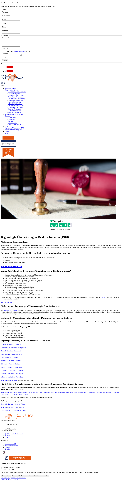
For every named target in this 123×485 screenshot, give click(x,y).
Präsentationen (12, 123)
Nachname (6, 16)
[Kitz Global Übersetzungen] (12, 81)
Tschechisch (17, 351)
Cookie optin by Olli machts (9, 479)
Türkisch (11, 364)
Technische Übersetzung (15, 97)
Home (6, 133)
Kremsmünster (22, 392)
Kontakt (7, 131)
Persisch (20, 370)
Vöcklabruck (91, 392)
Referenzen (11, 119)
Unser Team (12, 117)
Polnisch (10, 351)
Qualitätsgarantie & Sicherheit (14, 114)
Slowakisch (18, 367)
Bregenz (10, 404)
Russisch (3, 351)
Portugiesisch (22, 347)
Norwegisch (19, 374)
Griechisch (4, 364)
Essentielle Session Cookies (11, 467)
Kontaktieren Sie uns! (7, 302)
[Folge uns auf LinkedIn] (6, 453)
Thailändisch (12, 370)
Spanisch (14, 347)
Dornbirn (17, 404)
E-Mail (4, 19)
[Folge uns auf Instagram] (4, 453)
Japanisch (18, 361)
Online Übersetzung (14, 112)
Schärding (109, 392)
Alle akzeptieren (6, 476)
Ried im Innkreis (33, 392)
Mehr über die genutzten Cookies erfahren (13, 478)
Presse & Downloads (14, 124)
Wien (23, 404)
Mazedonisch (13, 380)
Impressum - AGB (10, 444)
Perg (104, 392)
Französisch (11, 344)
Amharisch (11, 377)
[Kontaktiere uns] (4, 83)
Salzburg (22, 407)
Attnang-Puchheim (44, 392)
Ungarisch (4, 354)
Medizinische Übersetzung (16, 98)
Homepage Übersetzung (15, 107)
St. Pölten (23, 410)
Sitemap (7, 447)
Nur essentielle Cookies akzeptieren (22, 476)
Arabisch (3, 361)
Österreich (4, 404)
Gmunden (116, 392)
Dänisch (3, 374)
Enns (67, 392)
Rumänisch (11, 354)
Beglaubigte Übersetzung (16, 95)
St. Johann (4, 407)
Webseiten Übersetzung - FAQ (14, 129)
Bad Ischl (8, 394)
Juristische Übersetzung (15, 100)
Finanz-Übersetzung (14, 102)
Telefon (4, 23)
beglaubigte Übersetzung (11, 310)
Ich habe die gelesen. (17, 51)
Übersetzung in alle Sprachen (17, 92)
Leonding (83, 392)
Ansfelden (99, 392)
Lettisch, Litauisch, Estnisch (9, 357)
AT (6, 71)
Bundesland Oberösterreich (9, 392)
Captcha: (5, 53)
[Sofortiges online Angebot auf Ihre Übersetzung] (18, 459)
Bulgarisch (19, 354)
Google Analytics (8, 469)
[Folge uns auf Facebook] (2, 453)
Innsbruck (11, 407)
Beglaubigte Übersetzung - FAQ (14, 128)
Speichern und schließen (41, 476)
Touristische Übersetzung (16, 105)
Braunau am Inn (75, 392)
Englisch (3, 344)
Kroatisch (10, 367)
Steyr (13, 394)
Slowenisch (4, 380)
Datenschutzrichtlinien (19, 51)
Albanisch (4, 377)
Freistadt (25, 394)
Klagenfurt (8, 410)
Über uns (7, 116)
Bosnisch (3, 367)
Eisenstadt (16, 410)
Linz (20, 394)
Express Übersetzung (14, 109)
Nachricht (5, 38)
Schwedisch (10, 374)
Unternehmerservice (14, 111)
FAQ (6, 126)
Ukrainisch (4, 370)
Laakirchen (61, 392)
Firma (4, 27)
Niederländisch (5, 347)
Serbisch (17, 364)
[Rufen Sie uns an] (2, 83)
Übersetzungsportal (10, 88)
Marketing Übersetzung (15, 104)
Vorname (5, 12)
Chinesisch (10, 361)
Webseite (5, 30)
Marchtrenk (54, 392)
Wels (16, 394)
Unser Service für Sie (11, 90)
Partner (10, 121)
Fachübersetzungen (14, 93)
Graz (17, 407)
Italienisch (19, 344)
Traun (2, 394)
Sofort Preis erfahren (11, 266)
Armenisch (19, 377)
